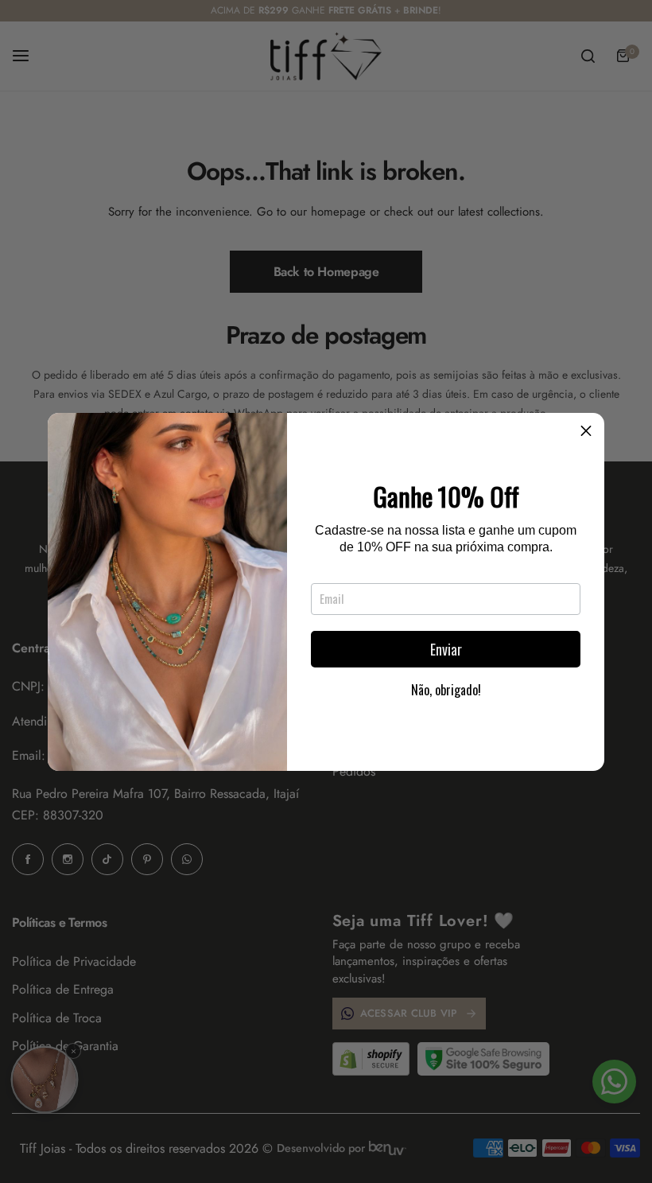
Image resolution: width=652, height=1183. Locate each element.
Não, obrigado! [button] (446, 689)
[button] (586, 431)
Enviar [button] (446, 649)
